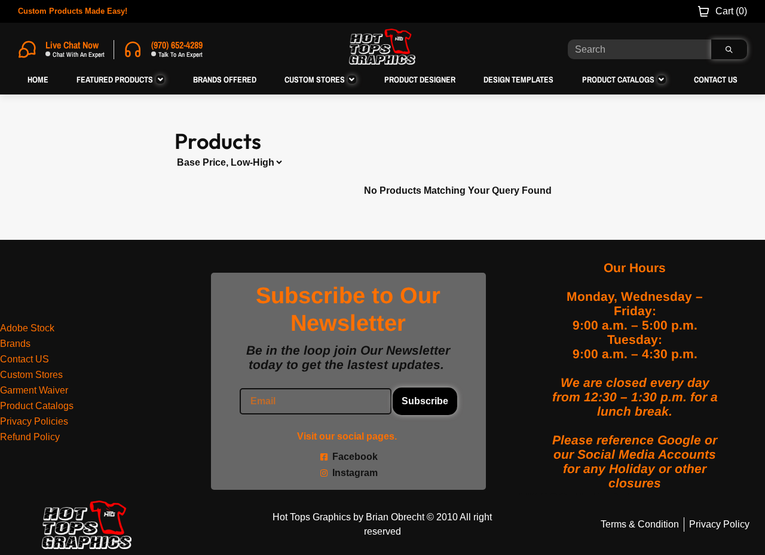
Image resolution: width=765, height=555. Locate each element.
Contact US (24, 359)
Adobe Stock (27, 328)
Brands (15, 344)
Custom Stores (31, 375)
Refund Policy (30, 437)
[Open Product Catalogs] (661, 79)
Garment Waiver (34, 390)
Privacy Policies (34, 421)
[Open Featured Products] (160, 79)
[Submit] (729, 49)
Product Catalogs (37, 406)
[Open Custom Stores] (352, 79)
